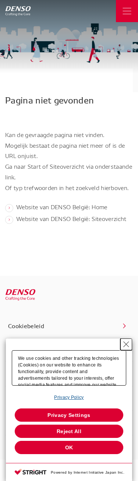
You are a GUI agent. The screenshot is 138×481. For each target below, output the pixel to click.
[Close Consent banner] (126, 344)
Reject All (69, 431)
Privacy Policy (69, 397)
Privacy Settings (68, 415)
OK (69, 447)
